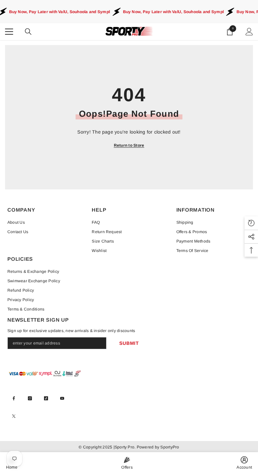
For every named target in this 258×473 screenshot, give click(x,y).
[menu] (9, 32)
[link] (244, 462)
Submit (129, 343)
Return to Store (129, 145)
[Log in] (249, 31)
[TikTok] (46, 398)
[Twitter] (13, 416)
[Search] (28, 32)
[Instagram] (30, 398)
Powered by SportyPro (157, 447)
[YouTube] (62, 398)
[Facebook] (13, 398)
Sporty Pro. (125, 447)
